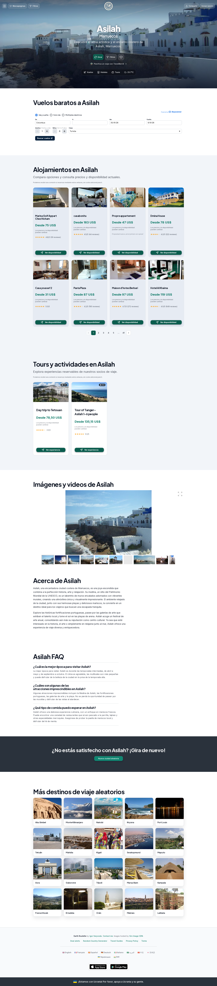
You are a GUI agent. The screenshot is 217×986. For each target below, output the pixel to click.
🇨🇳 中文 (141, 952)
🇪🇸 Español (93, 952)
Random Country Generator (95, 941)
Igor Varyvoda (96, 936)
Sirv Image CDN (136, 936)
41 (124, 333)
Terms (144, 941)
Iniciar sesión (207, 6)
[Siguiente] (128, 333)
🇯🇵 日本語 (151, 952)
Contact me (108, 936)
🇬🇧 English (66, 952)
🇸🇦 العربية (130, 952)
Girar (100, 57)
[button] (180, 494)
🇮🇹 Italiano (118, 952)
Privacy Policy (132, 941)
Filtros (112, 57)
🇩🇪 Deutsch (106, 952)
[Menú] (4, 6)
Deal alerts (75, 941)
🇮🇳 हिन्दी (116, 957)
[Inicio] (108, 6)
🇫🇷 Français (80, 952)
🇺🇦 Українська (104, 957)
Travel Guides (116, 941)
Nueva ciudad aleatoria (108, 758)
